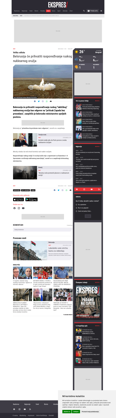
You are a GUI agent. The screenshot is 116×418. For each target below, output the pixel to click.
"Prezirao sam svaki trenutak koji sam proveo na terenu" (88, 159)
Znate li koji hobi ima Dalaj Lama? (88, 353)
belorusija (17, 190)
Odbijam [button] (76, 411)
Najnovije (24, 11)
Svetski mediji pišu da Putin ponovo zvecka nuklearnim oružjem (42, 140)
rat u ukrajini (25, 190)
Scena (53, 11)
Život (71, 11)
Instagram (18, 208)
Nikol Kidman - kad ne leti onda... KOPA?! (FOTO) (88, 339)
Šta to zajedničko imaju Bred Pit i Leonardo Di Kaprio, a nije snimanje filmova (88, 346)
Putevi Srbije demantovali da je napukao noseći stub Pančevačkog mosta (88, 173)
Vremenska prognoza (88, 51)
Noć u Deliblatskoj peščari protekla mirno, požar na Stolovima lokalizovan (88, 166)
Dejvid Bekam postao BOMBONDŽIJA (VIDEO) (88, 332)
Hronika (42, 11)
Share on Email (51, 101)
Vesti (30, 11)
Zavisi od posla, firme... (85, 211)
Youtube (23, 208)
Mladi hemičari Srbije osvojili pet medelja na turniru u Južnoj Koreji (88, 114)
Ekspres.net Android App (31, 199)
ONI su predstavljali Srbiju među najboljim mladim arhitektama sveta (88, 129)
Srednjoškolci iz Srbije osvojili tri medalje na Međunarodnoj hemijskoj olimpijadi (88, 136)
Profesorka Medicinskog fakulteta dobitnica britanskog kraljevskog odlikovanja (88, 107)
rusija (33, 190)
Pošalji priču (94, 11)
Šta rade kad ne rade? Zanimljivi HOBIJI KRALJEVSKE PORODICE (88, 361)
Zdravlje (65, 11)
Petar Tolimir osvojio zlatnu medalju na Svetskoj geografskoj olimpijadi (88, 121)
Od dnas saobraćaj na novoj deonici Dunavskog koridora (88, 152)
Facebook (14, 208)
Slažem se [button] (67, 411)
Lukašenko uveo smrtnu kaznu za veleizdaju (42, 250)
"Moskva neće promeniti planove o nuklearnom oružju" (42, 172)
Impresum (31, 415)
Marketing (23, 415)
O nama (15, 415)
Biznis (36, 11)
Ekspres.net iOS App (18, 199)
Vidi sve (97, 100)
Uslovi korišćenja (41, 415)
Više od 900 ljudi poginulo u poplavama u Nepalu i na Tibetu (88, 180)
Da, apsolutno (82, 204)
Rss (99, 189)
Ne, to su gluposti (83, 208)
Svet (48, 11)
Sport (59, 11)
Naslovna (17, 11)
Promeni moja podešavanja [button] (90, 411)
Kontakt (51, 415)
